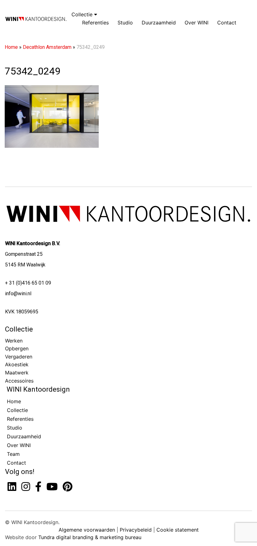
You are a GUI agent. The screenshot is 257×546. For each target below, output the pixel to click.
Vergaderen (18, 356)
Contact (226, 22)
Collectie (82, 14)
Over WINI (196, 22)
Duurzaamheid (159, 22)
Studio (125, 22)
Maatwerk (17, 372)
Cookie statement (177, 530)
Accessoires (19, 381)
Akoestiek (17, 364)
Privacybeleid (136, 530)
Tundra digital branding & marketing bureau (89, 537)
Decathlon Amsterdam (47, 47)
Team (13, 454)
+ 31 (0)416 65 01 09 (28, 283)
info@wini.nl (18, 293)
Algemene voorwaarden (87, 530)
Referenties (95, 22)
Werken (14, 340)
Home (11, 47)
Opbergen (17, 348)
